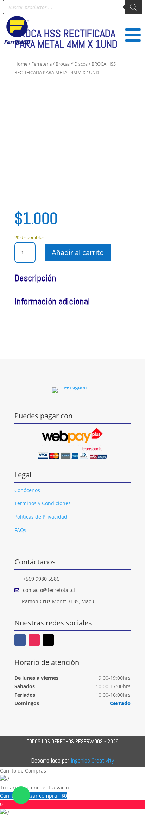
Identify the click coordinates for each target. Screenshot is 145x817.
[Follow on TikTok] (48, 640)
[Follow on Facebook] (20, 640)
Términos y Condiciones (42, 503)
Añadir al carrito (78, 252)
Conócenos (27, 490)
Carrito (9, 795)
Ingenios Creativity (92, 760)
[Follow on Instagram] (34, 640)
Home (20, 64)
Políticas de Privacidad (40, 516)
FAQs (20, 530)
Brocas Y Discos (72, 64)
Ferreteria (41, 64)
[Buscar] (133, 7)
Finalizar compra (42, 795)
